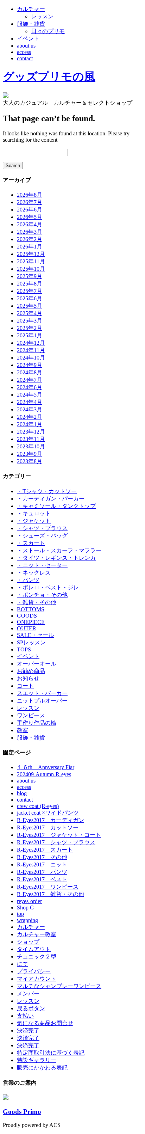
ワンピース (31, 715)
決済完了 (28, 1031)
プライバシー (34, 971)
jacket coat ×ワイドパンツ (48, 813)
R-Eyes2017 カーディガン (50, 820)
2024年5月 (29, 395)
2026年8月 (29, 195)
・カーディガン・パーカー (50, 499)
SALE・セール (35, 635)
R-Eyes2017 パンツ (42, 872)
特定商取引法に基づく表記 (50, 1053)
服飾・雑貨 (31, 24)
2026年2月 (29, 239)
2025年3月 (29, 321)
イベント (28, 39)
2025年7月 (29, 291)
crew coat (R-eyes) (38, 806)
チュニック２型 (36, 957)
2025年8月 (29, 284)
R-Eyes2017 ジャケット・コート (59, 835)
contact (25, 58)
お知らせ (28, 678)
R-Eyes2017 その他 (42, 857)
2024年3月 (29, 409)
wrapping (27, 920)
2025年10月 (31, 269)
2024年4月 (29, 402)
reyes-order (29, 901)
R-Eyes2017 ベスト (42, 879)
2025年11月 (31, 261)
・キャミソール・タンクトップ (56, 506)
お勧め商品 (31, 671)
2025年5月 (29, 306)
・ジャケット (34, 521)
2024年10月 (31, 358)
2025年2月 (29, 328)
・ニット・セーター (42, 565)
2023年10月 (31, 446)
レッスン (42, 16)
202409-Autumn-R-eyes (44, 774)
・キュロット (34, 513)
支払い (25, 1016)
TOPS (24, 649)
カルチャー (31, 9)
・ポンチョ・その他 (42, 595)
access (24, 52)
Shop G (25, 908)
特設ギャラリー (36, 1060)
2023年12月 (31, 432)
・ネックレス (34, 573)
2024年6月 (29, 387)
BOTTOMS (30, 609)
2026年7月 (29, 202)
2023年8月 (29, 461)
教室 (22, 730)
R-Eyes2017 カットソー (47, 827)
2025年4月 (29, 313)
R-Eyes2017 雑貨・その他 (50, 894)
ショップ (28, 942)
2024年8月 (29, 372)
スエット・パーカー (42, 693)
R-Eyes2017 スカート (45, 850)
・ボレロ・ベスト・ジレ (48, 587)
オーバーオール (36, 664)
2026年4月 (29, 224)
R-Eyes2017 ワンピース (47, 887)
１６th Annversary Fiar (45, 767)
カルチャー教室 (36, 934)
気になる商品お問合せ (45, 1023)
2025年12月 (31, 254)
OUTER (26, 628)
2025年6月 (29, 298)
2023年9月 (29, 454)
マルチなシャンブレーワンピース (59, 986)
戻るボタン (31, 1008)
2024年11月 (31, 350)
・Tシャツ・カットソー (47, 491)
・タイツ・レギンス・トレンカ (56, 558)
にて (22, 964)
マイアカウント (36, 979)
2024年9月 (29, 365)
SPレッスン (31, 642)
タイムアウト (34, 949)
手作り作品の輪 (36, 723)
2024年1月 (29, 424)
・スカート (31, 543)
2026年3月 (29, 232)
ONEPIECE (31, 622)
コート (25, 686)
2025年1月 (29, 335)
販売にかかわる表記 (42, 1068)
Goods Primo (22, 1111)
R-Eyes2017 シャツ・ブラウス (56, 842)
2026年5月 (29, 217)
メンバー (28, 994)
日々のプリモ (48, 31)
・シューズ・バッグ (42, 536)
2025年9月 (29, 276)
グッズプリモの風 (49, 76)
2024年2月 (29, 417)
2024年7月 (29, 380)
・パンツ (28, 580)
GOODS (27, 616)
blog (22, 793)
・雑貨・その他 (36, 602)
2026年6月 (29, 210)
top (20, 914)
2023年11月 (31, 439)
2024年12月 (31, 343)
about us (26, 46)
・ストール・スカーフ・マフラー (59, 550)
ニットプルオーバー (42, 701)
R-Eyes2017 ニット (42, 865)
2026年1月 (29, 247)
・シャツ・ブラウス (42, 528)
